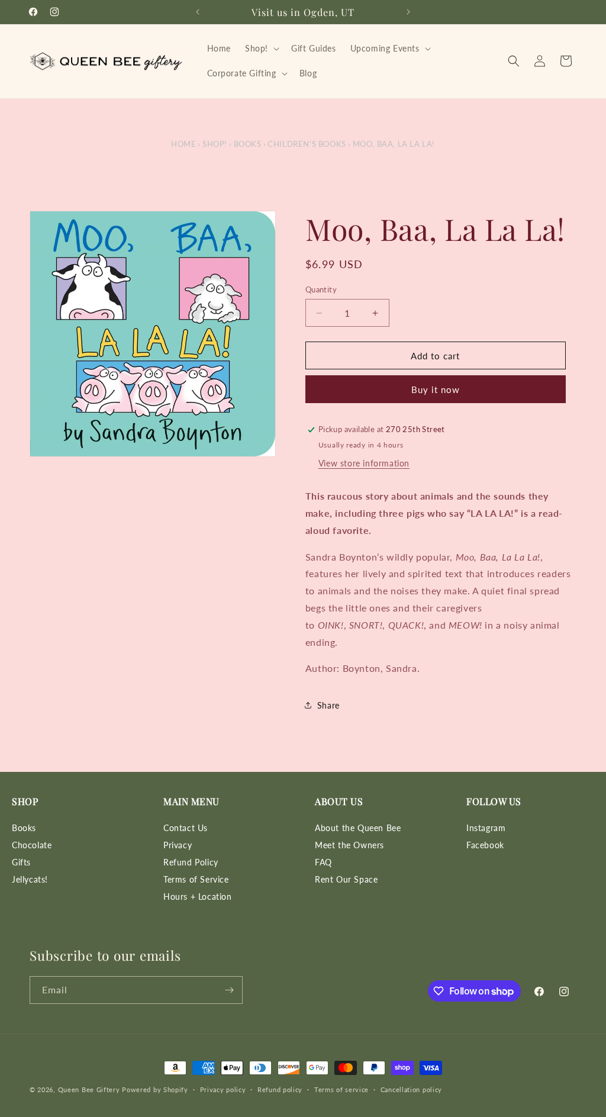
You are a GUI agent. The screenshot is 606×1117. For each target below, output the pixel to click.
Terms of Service (196, 879)
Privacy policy (223, 1089)
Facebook (485, 845)
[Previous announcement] (198, 12)
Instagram (485, 828)
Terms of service (341, 1089)
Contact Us (185, 828)
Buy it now (435, 389)
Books (248, 144)
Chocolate (31, 845)
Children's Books (306, 144)
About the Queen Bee (358, 828)
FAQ (323, 862)
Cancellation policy (411, 1089)
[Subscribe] (229, 990)
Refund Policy (190, 862)
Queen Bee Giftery (89, 1089)
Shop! (214, 144)
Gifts (21, 862)
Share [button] (328, 705)
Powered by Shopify (155, 1089)
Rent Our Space (346, 879)
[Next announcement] (408, 12)
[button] (261, 48)
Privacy (177, 845)
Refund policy (279, 1089)
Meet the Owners (349, 845)
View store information (364, 463)
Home (183, 144)
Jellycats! (30, 879)
